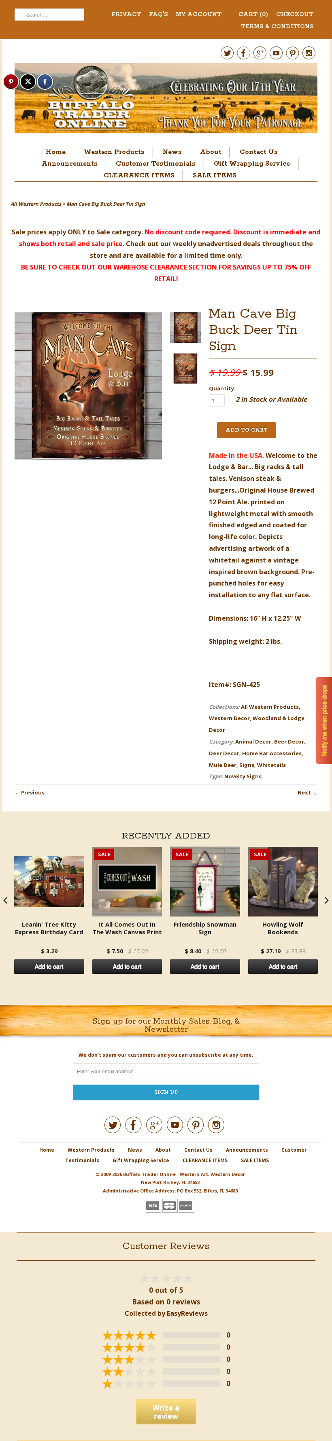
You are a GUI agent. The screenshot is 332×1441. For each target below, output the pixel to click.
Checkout (294, 14)
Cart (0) (253, 14)
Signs (246, 765)
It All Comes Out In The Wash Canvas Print (127, 928)
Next (304, 792)
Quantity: (222, 388)
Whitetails (271, 765)
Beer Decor (289, 741)
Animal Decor (253, 741)
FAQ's (158, 14)
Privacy (126, 14)
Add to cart (49, 966)
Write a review (166, 1412)
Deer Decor (224, 753)
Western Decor (229, 718)
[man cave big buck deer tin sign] (185, 329)
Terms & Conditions (277, 26)
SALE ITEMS (214, 175)
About (210, 152)
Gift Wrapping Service (252, 164)
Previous (33, 792)
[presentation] (5, 900)
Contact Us (259, 152)
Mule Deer (222, 765)
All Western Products (270, 706)
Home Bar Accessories (272, 753)
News (172, 152)
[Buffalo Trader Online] (166, 100)
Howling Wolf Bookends (282, 928)
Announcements (70, 164)
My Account (198, 14)
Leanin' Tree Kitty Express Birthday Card (49, 928)
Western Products (114, 152)
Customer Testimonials (156, 164)
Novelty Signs (243, 776)
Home (56, 152)
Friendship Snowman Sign (205, 928)
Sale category (118, 232)
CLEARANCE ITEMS (139, 175)
